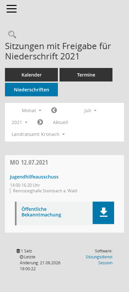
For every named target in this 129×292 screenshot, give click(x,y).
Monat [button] (29, 110)
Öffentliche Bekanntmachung (41, 212)
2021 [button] (17, 122)
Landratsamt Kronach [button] (36, 134)
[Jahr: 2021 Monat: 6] (54, 110)
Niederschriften (31, 89)
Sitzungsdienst (99, 260)
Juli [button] (88, 110)
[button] (103, 213)
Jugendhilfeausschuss (34, 177)
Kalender (32, 75)
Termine (86, 75)
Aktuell (60, 122)
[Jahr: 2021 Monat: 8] (40, 122)
